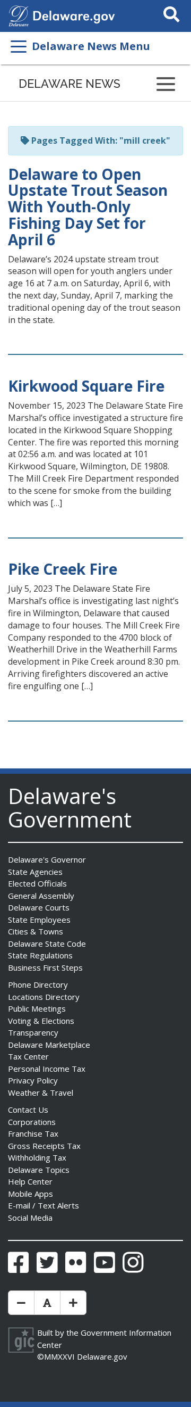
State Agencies (35, 871)
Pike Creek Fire (62, 569)
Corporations (32, 1121)
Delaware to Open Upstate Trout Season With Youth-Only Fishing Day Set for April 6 (88, 207)
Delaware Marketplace (49, 1044)
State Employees (39, 919)
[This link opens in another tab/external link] (18, 15)
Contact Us (28, 1109)
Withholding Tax (37, 1157)
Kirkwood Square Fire (86, 386)
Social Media (30, 1217)
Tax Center (28, 1056)
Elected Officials (37, 883)
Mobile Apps (30, 1193)
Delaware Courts (39, 907)
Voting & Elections (41, 1020)
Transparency (33, 1032)
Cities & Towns (35, 931)
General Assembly (41, 895)
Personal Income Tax (46, 1068)
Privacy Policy (33, 1080)
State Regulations (40, 955)
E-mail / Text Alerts (43, 1205)
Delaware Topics (39, 1169)
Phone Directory (38, 984)
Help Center (30, 1181)
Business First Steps (45, 967)
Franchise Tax (33, 1133)
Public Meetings (37, 1008)
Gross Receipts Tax (44, 1145)
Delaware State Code (47, 943)
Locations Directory (44, 996)
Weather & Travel (40, 1092)
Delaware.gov (102, 1356)
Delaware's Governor (47, 859)
